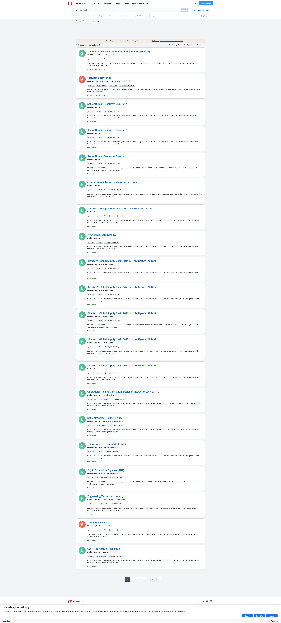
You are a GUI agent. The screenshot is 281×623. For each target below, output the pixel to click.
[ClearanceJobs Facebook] (200, 601)
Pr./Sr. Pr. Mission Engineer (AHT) (105, 470)
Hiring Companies (122, 3)
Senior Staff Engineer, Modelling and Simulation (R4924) (118, 51)
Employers (108, 3)
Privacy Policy (6, 621)
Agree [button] (272, 616)
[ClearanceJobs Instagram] (211, 601)
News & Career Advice (140, 3)
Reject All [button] (259, 616)
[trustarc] (274, 621)
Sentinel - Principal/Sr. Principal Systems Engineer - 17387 (119, 208)
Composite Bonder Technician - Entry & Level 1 (113, 182)
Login (194, 3)
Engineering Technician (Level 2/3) (106, 496)
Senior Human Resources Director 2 (107, 104)
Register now (206, 3)
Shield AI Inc (91, 55)
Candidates (97, 3)
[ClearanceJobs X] (203, 601)
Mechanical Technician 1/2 (101, 234)
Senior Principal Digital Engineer (105, 418)
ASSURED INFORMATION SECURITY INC (100, 81)
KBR (88, 526)
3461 (153, 579)
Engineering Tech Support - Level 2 (106, 444)
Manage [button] (247, 616)
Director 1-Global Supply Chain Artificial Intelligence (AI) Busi (121, 261)
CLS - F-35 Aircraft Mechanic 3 (103, 548)
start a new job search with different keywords (167, 41)
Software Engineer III (99, 77)
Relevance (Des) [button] (195, 45)
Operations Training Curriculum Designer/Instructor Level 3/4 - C (123, 391)
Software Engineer (97, 522)
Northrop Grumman (94, 107)
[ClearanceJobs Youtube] (207, 601)
